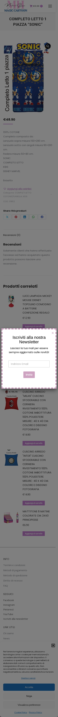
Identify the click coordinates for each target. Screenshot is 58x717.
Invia (29, 375)
